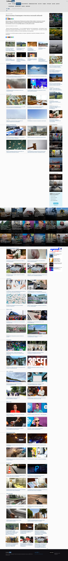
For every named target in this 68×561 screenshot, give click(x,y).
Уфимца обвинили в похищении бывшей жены (36, 137)
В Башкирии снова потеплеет (42, 49)
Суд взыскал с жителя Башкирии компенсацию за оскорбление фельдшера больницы (16, 292)
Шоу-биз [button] (53, 3)
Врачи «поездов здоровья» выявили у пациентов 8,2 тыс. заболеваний (36, 306)
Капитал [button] (23, 6)
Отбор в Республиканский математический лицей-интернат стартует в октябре (36, 520)
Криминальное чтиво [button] (33, 3)
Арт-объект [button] (49, 3)
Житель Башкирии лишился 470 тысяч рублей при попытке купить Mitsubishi (15, 138)
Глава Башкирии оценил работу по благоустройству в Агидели (13, 398)
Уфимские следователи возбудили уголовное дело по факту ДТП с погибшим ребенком (37, 275)
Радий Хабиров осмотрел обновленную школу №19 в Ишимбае (10, 59)
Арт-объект (9, 371)
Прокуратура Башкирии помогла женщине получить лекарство (14, 306)
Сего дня (8, 94)
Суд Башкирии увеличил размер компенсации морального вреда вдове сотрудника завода (36, 152)
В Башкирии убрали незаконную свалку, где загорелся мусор (14, 91)
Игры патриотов (11, 124)
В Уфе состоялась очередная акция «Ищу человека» (35, 506)
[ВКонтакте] (6, 18)
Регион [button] (9, 3)
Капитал (8, 463)
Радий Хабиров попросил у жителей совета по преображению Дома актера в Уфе (36, 398)
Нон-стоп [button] (40, 3)
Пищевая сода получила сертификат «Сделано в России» (32, 59)
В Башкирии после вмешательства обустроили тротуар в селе (15, 322)
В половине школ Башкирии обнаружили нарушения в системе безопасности (35, 107)
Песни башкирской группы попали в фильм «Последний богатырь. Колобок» (14, 429)
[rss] (39, 552)
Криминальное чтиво (12, 248)
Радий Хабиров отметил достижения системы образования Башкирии (36, 91)
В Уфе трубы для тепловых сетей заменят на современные (15, 506)
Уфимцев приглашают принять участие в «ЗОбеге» (35, 368)
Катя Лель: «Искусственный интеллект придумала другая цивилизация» (35, 429)
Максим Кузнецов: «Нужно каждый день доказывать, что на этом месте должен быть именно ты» (15, 353)
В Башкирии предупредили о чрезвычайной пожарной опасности (31, 49)
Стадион (8, 340)
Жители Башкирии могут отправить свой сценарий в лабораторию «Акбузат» (35, 384)
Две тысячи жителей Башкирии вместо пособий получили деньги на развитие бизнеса (15, 107)
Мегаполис (9, 493)
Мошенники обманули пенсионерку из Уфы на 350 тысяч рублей (55, 120)
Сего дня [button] (13, 3)
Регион (8, 63)
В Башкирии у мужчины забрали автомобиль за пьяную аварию (15, 459)
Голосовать (56, 203)
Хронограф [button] (18, 3)
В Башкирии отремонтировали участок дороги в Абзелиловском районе (42, 60)
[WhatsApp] (11, 18)
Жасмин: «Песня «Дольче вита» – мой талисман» (37, 414)
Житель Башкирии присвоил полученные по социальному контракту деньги (15, 152)
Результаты (56, 205)
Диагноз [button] (57, 3)
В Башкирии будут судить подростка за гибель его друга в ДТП (15, 275)
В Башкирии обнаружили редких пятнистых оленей (15, 336)
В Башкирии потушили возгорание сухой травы (36, 120)
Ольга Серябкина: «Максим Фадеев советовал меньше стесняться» (15, 415)
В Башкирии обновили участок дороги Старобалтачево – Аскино (34, 336)
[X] (9, 18)
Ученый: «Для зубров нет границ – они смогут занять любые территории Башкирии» (10, 49)
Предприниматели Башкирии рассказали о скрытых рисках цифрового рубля (35, 476)
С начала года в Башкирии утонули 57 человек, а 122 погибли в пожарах (21, 60)
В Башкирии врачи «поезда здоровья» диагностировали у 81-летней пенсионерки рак (36, 292)
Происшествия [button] (18, 6)
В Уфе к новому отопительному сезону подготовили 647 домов (13, 520)
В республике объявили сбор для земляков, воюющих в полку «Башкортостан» (55, 71)
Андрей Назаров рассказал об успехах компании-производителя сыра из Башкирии (16, 490)
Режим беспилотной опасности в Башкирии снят (37, 76)
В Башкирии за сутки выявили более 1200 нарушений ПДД (35, 322)
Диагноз (8, 278)
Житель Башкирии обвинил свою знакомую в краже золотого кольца (36, 261)
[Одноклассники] (7, 18)
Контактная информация (39, 553)
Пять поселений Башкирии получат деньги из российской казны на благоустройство (15, 76)
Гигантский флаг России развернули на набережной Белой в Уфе (14, 384)
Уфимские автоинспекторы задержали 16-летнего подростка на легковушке (14, 121)
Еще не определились (54, 200)
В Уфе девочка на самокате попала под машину (36, 459)
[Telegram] (13, 18)
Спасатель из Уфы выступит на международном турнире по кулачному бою (15, 368)
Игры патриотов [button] (25, 3)
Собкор (8, 552)
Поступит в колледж (54, 197)
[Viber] (10, 18)
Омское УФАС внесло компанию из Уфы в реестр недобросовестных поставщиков (54, 107)
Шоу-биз (9, 402)
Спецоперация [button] (11, 6)
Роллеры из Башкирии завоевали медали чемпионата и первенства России (35, 353)
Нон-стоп (9, 309)
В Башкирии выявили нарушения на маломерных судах (21, 49)
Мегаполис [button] (28, 6)
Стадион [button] (44, 3)
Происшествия (10, 432)
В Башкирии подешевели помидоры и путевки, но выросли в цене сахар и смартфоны (37, 490)
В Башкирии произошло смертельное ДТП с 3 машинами (15, 445)
